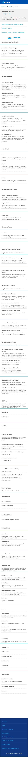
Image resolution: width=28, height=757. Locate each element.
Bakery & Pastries (12, 32)
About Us (4, 722)
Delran (9, 6)
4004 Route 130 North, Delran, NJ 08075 (12, 24)
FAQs (3, 725)
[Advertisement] (14, 708)
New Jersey (4, 6)
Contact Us (5, 733)
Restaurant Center (7, 729)
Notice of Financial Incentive (10, 748)
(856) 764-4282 (7, 14)
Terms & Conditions (8, 740)
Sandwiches (21, 32)
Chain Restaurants (7, 737)
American (4, 32)
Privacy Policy (6, 744)
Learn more (15, 18)
